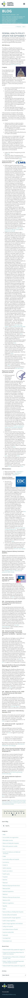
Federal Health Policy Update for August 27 (14, 949)
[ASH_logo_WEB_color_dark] (8, 2)
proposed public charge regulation (12, 917)
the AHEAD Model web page (18, 326)
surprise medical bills (8, 932)
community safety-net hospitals (11, 859)
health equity (6, 874)
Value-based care (7, 941)
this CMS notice (19, 368)
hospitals (5, 877)
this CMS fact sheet (14, 229)
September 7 (19, 471)
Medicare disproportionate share (11, 897)
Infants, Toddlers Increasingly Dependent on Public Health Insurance (13, 962)
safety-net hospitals (8, 926)
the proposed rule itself (14, 230)
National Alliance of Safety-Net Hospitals (13, 912)
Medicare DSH (6, 900)
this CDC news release (19, 549)
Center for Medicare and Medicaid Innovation (13, 801)
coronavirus (6, 862)
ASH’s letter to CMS (16, 64)
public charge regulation (9, 920)
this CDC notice (15, 706)
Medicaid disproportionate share (11, 885)
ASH (3, 801)
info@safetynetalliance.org (9, 994)
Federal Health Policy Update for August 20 (14, 965)
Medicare (11, 802)
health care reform (8, 871)
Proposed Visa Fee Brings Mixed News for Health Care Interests (13, 953)
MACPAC (5, 880)
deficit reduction (7, 868)
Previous (19, 26)
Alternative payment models (10, 846)
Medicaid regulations (8, 891)
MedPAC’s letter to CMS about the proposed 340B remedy (12, 571)
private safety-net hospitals (10, 915)
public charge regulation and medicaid (13, 923)
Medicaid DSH (6, 888)
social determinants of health (8, 804)
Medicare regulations (17, 802)
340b (12, 800)
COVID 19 (5, 865)
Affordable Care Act (8, 840)
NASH (4, 909)
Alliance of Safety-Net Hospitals (19, 800)
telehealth (5, 935)
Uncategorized (6, 938)
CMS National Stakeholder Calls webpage (13, 744)
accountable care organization (10, 837)
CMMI (4, 856)
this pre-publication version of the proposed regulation (14, 426)
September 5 (17, 473)
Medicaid (7, 802)
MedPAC (24, 802)
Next (23, 26)
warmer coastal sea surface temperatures (15, 528)
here (8, 154)
